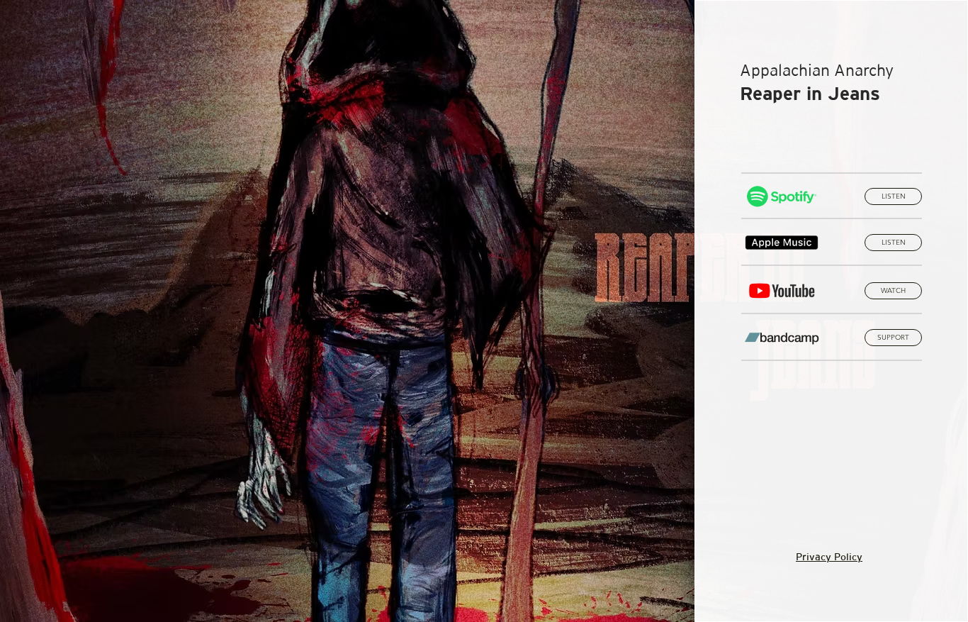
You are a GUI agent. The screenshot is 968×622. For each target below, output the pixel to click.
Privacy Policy (829, 556)
